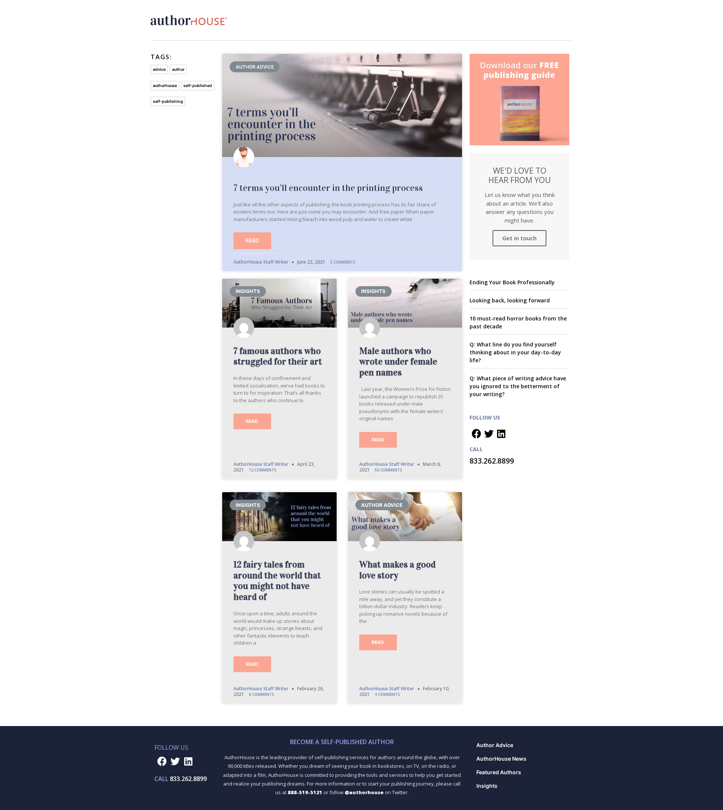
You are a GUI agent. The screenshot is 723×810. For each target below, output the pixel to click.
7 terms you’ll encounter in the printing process (328, 188)
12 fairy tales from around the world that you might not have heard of (277, 581)
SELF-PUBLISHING (168, 101)
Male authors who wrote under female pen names (398, 361)
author (178, 69)
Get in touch (519, 238)
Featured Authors (498, 772)
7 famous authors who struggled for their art (277, 356)
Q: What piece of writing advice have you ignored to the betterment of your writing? (518, 386)
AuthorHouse (165, 85)
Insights (486, 786)
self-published (197, 85)
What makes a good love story (397, 570)
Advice (159, 69)
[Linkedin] (501, 433)
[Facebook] (476, 433)
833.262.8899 (492, 461)
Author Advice (494, 745)
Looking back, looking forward (510, 300)
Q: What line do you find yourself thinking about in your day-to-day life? (515, 352)
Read (252, 241)
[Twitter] (488, 433)
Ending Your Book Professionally (512, 282)
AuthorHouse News (501, 758)
